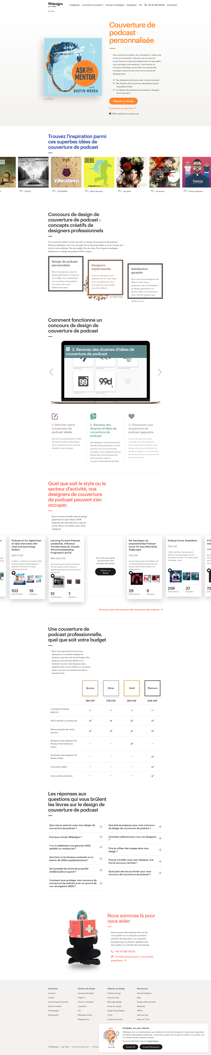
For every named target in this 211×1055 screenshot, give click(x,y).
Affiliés (139, 1010)
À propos (51, 993)
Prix (79, 1010)
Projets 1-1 (82, 998)
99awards (141, 1006)
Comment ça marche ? (92, 5)
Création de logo (114, 993)
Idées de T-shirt (143, 1019)
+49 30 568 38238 (155, 5)
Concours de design (86, 993)
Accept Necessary (151, 1047)
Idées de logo (142, 1015)
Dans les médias (54, 1006)
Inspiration (132, 5)
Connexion (172, 5)
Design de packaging (116, 1010)
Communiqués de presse (58, 1002)
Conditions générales (80, 1047)
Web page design (114, 1002)
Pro (140, 5)
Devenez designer (144, 993)
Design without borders (146, 1002)
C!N (112, 1047)
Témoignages (53, 1010)
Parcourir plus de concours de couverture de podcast (129, 609)
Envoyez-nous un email (121, 942)
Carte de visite (113, 998)
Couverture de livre (115, 1019)
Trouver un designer (115, 5)
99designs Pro (83, 1019)
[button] (33, 172)
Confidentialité (98, 1047)
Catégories (74, 5)
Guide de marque (114, 1006)
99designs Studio (85, 1015)
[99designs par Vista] (55, 4)
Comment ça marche (121, 108)
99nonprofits (53, 1015)
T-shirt (109, 1015)
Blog (139, 998)
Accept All (130, 1047)
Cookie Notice (152, 1041)
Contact (51, 998)
